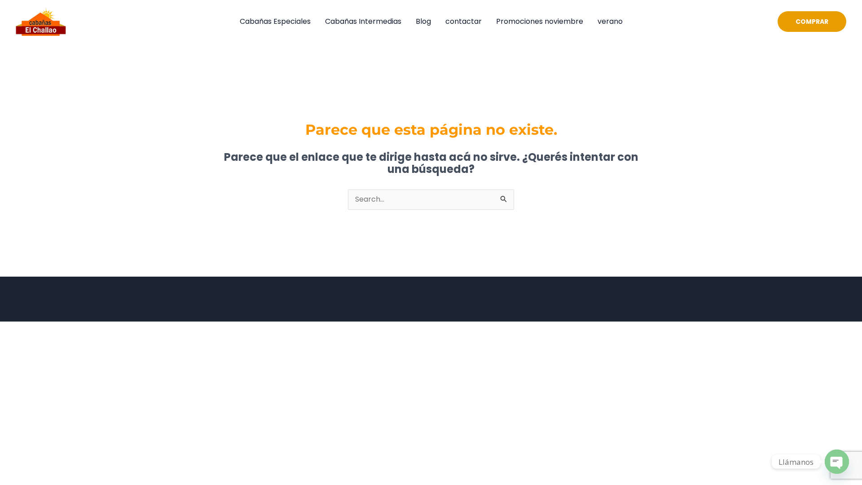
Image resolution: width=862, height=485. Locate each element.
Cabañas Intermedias (363, 21)
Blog (423, 21)
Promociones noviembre (539, 21)
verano (610, 21)
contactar (463, 21)
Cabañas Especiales (275, 21)
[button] (812, 21)
